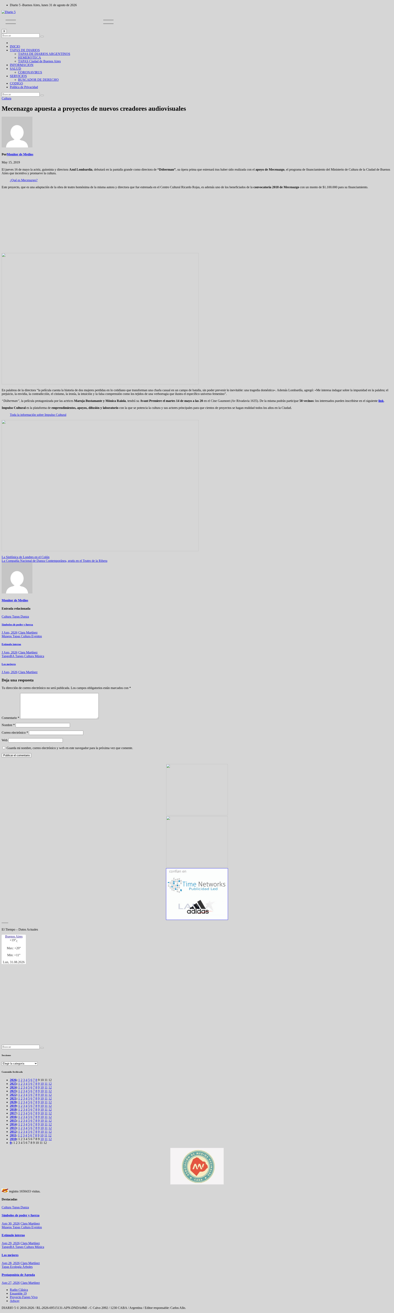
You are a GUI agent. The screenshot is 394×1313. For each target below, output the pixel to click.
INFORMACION (21, 65)
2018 (13, 1109)
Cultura (6, 98)
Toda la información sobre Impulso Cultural (38, 414)
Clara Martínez (28, 632)
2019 (13, 1106)
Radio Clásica (19, 1289)
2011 (13, 1135)
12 (50, 1083)
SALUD (15, 68)
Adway (14, 1301)
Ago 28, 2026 (11, 1263)
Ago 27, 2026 (11, 1282)
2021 (13, 1098)
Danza (25, 616)
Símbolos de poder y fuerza (17, 624)
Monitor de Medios (20, 154)
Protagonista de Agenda (18, 1274)
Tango (19, 656)
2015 (13, 1120)
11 (46, 1083)
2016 (13, 1117)
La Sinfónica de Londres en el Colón (25, 557)
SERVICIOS (18, 76)
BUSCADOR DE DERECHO (38, 79)
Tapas (16, 616)
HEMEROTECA (29, 57)
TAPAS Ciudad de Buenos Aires (39, 61)
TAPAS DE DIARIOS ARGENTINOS (44, 54)
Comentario (10, 718)
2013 (13, 1128)
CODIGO (16, 83)
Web (5, 740)
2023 (13, 1091)
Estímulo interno (11, 644)
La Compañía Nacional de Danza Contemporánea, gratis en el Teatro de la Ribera (54, 560)
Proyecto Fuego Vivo (24, 1297)
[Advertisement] (197, 221)
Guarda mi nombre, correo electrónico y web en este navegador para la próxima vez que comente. (70, 748)
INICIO (15, 46)
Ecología (16, 1267)
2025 (13, 1083)
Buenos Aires (14, 936)
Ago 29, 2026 (11, 1243)
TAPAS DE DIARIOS (25, 50)
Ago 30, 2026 (11, 1223)
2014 (13, 1124)
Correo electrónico (15, 732)
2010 (13, 1139)
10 (42, 1083)
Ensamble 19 (18, 1293)
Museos (7, 636)
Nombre (8, 725)
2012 (13, 1131)
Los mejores (9, 664)
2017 (13, 1113)
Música (39, 656)
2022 (13, 1094)
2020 (13, 1102)
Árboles (27, 1267)
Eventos (36, 636)
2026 (13, 1080)
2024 (13, 1087)
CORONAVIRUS (30, 72)
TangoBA (8, 656)
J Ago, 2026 (9, 632)
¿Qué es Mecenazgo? (24, 180)
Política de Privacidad (24, 87)
